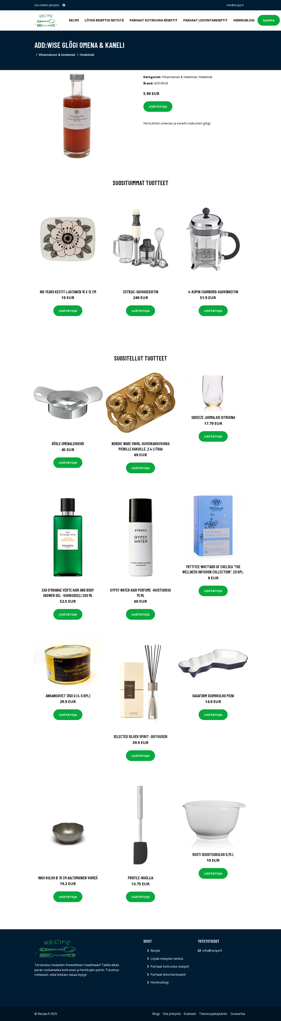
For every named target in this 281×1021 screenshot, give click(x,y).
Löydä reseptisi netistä (104, 20)
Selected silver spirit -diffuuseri (140, 736)
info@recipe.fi (235, 5)
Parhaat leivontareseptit (205, 20)
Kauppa (268, 20)
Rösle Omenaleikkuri (68, 443)
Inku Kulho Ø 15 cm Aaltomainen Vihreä (68, 877)
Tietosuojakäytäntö (213, 1014)
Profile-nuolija (140, 877)
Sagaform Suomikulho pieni (213, 695)
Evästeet (190, 1014)
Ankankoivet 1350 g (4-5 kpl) (68, 695)
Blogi (156, 1014)
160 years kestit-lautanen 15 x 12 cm (68, 291)
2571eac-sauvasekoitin (140, 291)
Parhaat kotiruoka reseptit (154, 20)
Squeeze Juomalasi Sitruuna (213, 417)
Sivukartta (237, 1014)
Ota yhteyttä (172, 1014)
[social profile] (64, 5)
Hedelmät (87, 55)
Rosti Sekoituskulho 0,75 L (213, 854)
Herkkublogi (244, 20)
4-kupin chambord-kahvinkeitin (213, 291)
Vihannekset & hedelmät (57, 55)
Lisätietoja (158, 106)
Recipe (74, 20)
